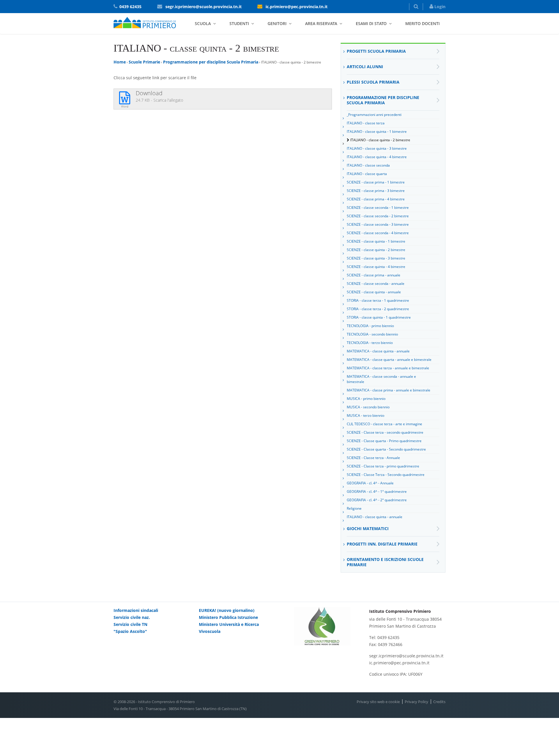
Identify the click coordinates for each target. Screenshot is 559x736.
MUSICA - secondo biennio (368, 407)
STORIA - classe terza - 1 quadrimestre (378, 300)
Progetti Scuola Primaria (376, 51)
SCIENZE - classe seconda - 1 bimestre (378, 207)
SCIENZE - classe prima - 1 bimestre (376, 182)
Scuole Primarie (144, 62)
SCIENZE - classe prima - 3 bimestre (376, 190)
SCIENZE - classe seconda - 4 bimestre (378, 232)
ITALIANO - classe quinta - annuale (374, 516)
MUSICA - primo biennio (366, 398)
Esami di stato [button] (371, 23)
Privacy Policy (416, 701)
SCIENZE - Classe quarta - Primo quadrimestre (384, 440)
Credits (439, 701)
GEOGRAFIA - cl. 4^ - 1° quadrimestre (377, 491)
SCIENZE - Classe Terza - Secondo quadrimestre (385, 474)
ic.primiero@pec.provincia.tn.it (297, 6)
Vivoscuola (209, 631)
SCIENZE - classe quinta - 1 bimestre (376, 241)
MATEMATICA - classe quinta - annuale (378, 351)
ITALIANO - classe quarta (367, 173)
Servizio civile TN (130, 624)
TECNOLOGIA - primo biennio (370, 325)
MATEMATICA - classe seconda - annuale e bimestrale (381, 379)
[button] (416, 6)
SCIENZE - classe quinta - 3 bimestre (376, 258)
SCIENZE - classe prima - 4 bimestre (376, 199)
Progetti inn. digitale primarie (382, 544)
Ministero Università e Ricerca (229, 624)
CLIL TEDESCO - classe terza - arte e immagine (384, 423)
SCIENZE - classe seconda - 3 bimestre (378, 224)
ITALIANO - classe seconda (368, 165)
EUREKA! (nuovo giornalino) (226, 610)
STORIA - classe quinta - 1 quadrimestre (379, 317)
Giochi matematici (368, 528)
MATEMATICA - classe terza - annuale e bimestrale (388, 368)
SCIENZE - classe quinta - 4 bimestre (376, 266)
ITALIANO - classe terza (366, 123)
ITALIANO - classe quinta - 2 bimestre (380, 139)
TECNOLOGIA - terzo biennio (370, 342)
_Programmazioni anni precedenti (374, 114)
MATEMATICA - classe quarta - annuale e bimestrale (389, 359)
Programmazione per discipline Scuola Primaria (210, 62)
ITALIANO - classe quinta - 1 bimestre (377, 131)
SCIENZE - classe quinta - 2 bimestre (376, 249)
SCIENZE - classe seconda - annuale (375, 283)
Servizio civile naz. (132, 617)
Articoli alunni (365, 66)
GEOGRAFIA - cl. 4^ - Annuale (370, 483)
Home (120, 62)
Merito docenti (422, 23)
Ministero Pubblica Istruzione (228, 617)
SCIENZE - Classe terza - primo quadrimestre (383, 466)
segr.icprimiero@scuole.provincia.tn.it (203, 6)
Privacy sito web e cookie (378, 701)
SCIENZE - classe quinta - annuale (374, 292)
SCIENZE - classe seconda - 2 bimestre (378, 215)
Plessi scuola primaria (373, 82)
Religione (354, 508)
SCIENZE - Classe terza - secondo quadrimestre (385, 432)
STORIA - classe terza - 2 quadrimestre (378, 308)
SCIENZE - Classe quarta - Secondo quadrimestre (386, 449)
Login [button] (439, 6)
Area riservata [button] (321, 23)
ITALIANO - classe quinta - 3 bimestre (377, 148)
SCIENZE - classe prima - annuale (373, 275)
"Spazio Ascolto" (130, 631)
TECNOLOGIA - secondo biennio (372, 334)
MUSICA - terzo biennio (365, 415)
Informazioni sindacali (136, 610)
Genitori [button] (277, 23)
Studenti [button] (239, 23)
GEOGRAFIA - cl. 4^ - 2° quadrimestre (377, 499)
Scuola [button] (203, 23)
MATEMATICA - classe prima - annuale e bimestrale (388, 390)
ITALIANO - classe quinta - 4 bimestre (377, 156)
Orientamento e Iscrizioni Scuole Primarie (385, 562)
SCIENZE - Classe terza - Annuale (373, 457)
